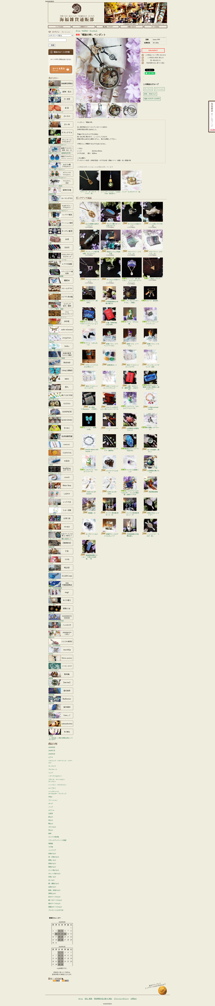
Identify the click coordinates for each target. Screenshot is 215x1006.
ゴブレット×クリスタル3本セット (91, 366)
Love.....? (51, 719)
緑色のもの (52, 863)
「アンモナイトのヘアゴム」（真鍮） (131, 301)
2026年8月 (51, 747)
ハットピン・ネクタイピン (57, 785)
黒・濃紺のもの (53, 883)
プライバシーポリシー (121, 999)
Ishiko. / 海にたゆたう (55, 350)
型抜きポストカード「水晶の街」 (132, 449)
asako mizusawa (53, 333)
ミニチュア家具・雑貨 (55, 309)
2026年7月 (51, 750)
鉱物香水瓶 (52, 194)
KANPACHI (52, 415)
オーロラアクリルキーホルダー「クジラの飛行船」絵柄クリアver (130, 492)
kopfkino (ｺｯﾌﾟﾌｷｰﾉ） (55, 473)
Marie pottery (52, 662)
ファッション (52, 800)
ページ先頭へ (162, 991)
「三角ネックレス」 (155, 278)
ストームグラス (53, 292)
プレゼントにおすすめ (55, 910)
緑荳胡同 (51, 711)
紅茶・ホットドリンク (55, 112)
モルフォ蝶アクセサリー (56, 169)
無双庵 (50, 678)
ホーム (60, 26)
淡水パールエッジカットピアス (132, 366)
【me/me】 (51, 686)
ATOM (65, 981)
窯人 (49, 391)
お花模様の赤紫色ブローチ (133, 429)
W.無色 (50, 736)
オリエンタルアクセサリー (57, 177)
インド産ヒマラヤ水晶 (155, 224)
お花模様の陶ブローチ (153, 471)
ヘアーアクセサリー (55, 776)
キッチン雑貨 (52, 235)
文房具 (50, 251)
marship (50, 653)
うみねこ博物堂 (53, 374)
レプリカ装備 (52, 268)
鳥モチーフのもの (54, 897)
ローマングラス (53, 202)
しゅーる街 (52, 514)
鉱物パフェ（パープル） (133, 344)
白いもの (51, 880)
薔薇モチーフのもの (55, 907)
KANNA (51, 407)
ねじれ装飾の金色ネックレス (92, 224)
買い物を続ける (155, 60)
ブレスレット (52, 769)
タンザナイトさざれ (92, 535)
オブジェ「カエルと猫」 (132, 322)
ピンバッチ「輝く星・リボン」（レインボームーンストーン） (131, 280)
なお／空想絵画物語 (55, 588)
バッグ (50, 807)
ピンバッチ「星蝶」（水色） (91, 428)
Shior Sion (51, 489)
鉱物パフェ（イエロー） (153, 344)
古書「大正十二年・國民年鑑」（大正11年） (130, 388)
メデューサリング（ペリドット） (151, 322)
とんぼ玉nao (52, 580)
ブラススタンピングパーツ (57, 317)
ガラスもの (52, 827)
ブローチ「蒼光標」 (152, 301)
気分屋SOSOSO (53, 424)
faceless (50, 727)
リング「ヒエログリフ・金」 (131, 192)
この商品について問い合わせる (155, 55)
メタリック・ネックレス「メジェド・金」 (89, 192)
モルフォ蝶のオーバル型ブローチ (113, 224)
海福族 (50, 843)
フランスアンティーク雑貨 (57, 840)
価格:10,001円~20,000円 (152, 99)
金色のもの (52, 887)
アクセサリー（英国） (55, 186)
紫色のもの (52, 867)
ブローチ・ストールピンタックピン (56, 780)
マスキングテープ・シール (57, 260)
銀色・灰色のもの (54, 890)
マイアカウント (60, 32)
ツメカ (50, 563)
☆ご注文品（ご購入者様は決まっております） (61, 738)
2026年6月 (51, 754)
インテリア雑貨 (53, 218)
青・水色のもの (53, 857)
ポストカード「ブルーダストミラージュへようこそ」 (89, 323)
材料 (49, 833)
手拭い (50, 797)
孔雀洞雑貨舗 (52, 440)
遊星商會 (51, 694)
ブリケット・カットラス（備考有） (111, 449)
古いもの (51, 120)
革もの (50, 830)
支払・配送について (84, 26)
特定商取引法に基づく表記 (155, 63)
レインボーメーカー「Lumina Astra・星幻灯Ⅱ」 (110, 192)
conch (50, 481)
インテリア (52, 850)
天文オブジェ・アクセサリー (58, 210)
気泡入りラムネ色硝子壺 (113, 252)
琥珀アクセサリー (54, 161)
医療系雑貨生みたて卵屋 (56, 358)
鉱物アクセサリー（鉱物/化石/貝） (60, 153)
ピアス (50, 757)
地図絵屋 (51, 547)
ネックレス (52, 766)
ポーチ (50, 803)
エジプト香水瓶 (53, 301)
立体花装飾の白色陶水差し (133, 535)
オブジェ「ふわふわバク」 (91, 344)
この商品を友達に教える (155, 57)
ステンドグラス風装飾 (55, 276)
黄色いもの (52, 860)
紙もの (50, 817)
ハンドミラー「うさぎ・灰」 (153, 535)
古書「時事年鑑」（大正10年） (111, 323)
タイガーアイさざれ (112, 471)
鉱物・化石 (52, 95)
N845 (50, 383)
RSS (56, 981)
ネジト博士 (52, 604)
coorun (50, 448)
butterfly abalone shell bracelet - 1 (91, 450)
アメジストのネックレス (92, 280)
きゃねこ (51, 432)
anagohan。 (51, 342)
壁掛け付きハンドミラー (153, 514)
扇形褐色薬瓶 (153, 492)
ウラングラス (52, 136)
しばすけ (51, 498)
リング (50, 773)
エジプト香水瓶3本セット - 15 (132, 514)
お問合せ (132, 26)
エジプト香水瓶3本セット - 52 (112, 514)
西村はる (51, 637)
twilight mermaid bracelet (153, 408)
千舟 (49, 555)
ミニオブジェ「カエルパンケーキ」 (91, 470)
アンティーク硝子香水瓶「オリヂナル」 (91, 252)
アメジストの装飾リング (132, 470)
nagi (49, 596)
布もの (50, 820)
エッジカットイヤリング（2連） (152, 366)
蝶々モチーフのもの (55, 900)
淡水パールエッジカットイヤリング (110, 387)
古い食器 (51, 104)
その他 (50, 847)
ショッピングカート (156, 26)
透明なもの (52, 893)
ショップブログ (108, 26)
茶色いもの (52, 877)
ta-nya (50, 530)
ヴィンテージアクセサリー (57, 145)
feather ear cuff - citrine (112, 492)
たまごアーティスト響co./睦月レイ (59, 539)
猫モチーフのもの (54, 903)
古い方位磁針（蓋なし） (153, 450)
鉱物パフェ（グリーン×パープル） (111, 344)
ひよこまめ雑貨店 (54, 645)
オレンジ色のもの (54, 873)
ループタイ (52, 788)
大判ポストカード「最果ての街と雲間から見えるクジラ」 (150, 387)
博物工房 (51, 612)
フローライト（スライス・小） (134, 252)
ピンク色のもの (53, 870)
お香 (49, 243)
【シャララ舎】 (53, 506)
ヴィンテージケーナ (112, 429)
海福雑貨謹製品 (53, 87)
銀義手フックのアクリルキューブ (111, 535)
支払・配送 (88, 999)
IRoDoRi (51, 366)
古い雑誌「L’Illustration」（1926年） (89, 408)
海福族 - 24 (91, 513)
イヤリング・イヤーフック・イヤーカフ (60, 762)
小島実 (50, 465)
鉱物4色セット (112, 365)
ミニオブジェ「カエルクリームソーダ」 (131, 407)
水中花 (50, 325)
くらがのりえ (52, 456)
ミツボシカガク (53, 670)
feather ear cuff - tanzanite (91, 492)
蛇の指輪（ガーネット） (152, 428)
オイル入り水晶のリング (134, 224)
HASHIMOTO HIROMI (56, 621)
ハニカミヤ (52, 629)
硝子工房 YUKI (53, 399)
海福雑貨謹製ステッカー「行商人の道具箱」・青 (89, 557)
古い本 (50, 128)
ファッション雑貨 (54, 227)
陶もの (50, 823)
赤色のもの (52, 853)
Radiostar (51, 703)
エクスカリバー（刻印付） (91, 301)
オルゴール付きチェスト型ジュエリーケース (109, 408)
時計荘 (50, 571)
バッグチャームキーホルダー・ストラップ (57, 792)
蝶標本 (50, 284)
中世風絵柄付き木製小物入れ (112, 302)
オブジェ (51, 810)
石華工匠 (51, 522)
